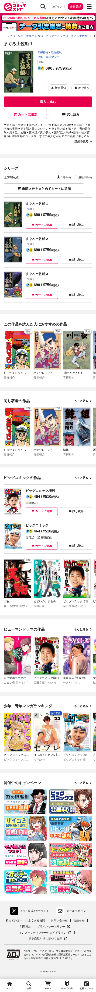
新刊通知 (60, 87)
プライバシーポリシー (53, 926)
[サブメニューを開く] (89, 7)
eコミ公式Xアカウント (30, 911)
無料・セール (86, 988)
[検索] (43, 7)
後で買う (83, 87)
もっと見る (81, 401)
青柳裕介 (42, 52)
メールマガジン (76, 911)
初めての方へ (14, 920)
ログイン (56, 6)
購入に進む (48, 101)
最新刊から (85, 177)
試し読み (73, 114)
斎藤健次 (56, 52)
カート (48, 988)
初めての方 (67, 988)
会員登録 (75, 6)
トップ (9, 988)
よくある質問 (36, 920)
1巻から (66, 177)
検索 (29, 988)
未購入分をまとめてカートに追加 (46, 188)
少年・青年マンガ (48, 57)
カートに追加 (28, 114)
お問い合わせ (59, 920)
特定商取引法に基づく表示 (48, 939)
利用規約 (25, 926)
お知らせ (79, 920)
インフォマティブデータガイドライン (42, 933)
